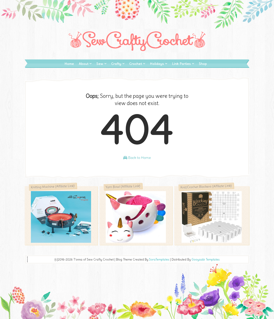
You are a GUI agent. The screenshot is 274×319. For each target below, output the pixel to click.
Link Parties (181, 64)
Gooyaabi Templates (206, 259)
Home (69, 64)
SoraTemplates (159, 259)
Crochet (135, 64)
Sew (99, 64)
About (83, 64)
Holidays (157, 64)
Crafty (116, 64)
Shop (203, 64)
